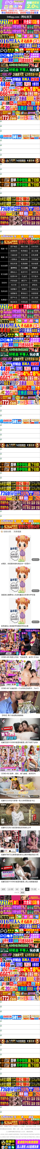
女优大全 (24, 285)
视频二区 (4, 257)
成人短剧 (34, 298)
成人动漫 (34, 251)
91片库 (14, 285)
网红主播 (24, 246)
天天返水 (34, 276)
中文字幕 (24, 255)
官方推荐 (4, 274)
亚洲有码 (13, 251)
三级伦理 (13, 255)
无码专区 (4, 291)
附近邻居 (13, 264)
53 (22, 889)
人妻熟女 (13, 259)
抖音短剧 (13, 281)
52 (17, 889)
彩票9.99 (13, 276)
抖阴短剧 (24, 302)
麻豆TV (24, 281)
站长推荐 (4, 266)
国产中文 (13, 298)
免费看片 (13, 289)
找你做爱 (34, 264)
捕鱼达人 (13, 272)
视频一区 (4, 249)
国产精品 (13, 246)
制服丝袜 (24, 259)
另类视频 (34, 259)
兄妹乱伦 (24, 298)
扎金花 (24, 276)
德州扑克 (34, 272)
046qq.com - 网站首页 (19, 16)
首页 (3, 889)
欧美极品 (24, 251)
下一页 (33, 889)
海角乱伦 (34, 289)
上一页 (10, 889)
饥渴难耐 (24, 264)
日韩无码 (34, 302)
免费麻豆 (13, 293)
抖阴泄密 (34, 293)
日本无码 (34, 246)
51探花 (34, 281)
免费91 (24, 289)
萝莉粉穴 (24, 293)
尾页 (22, 892)
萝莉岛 (34, 285)
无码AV (4, 283)
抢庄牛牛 (24, 272)
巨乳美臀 (34, 255)
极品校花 (13, 302)
